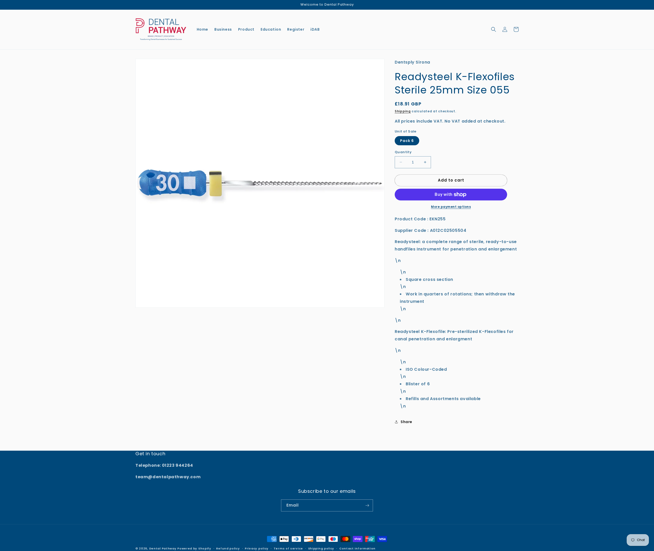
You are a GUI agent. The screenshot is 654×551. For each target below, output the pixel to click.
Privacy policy (256, 548)
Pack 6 (407, 140)
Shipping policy (321, 548)
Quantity (403, 152)
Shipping (403, 111)
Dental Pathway (163, 548)
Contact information (357, 548)
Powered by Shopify (194, 548)
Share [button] (406, 421)
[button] (493, 29)
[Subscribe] (367, 505)
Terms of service (288, 548)
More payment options (451, 207)
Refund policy (228, 548)
